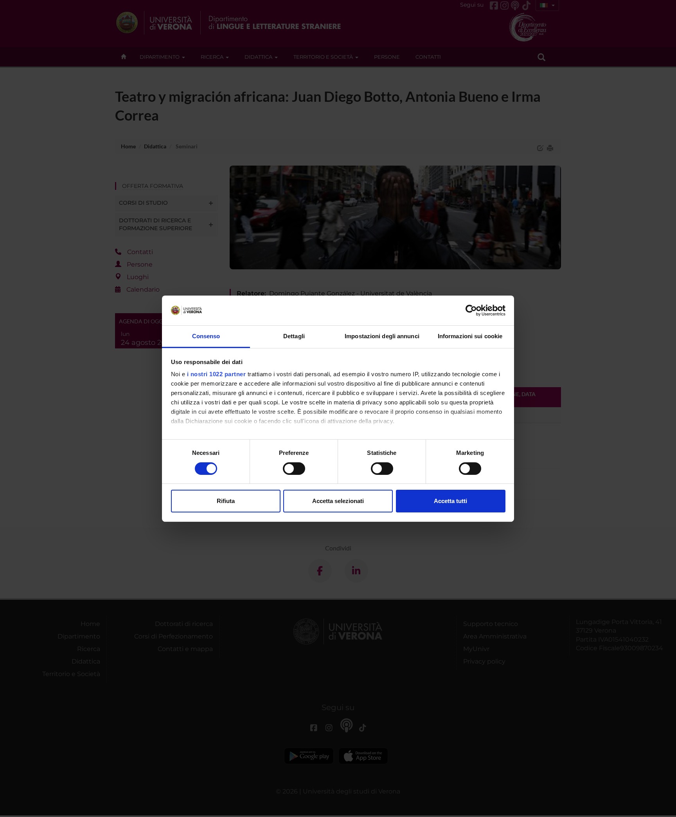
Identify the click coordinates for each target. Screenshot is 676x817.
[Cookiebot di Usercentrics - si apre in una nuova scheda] (471, 310)
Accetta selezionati (338, 501)
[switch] (294, 468)
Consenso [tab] (206, 336)
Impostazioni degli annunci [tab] (382, 336)
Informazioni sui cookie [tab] (470, 336)
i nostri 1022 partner (216, 374)
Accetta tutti (450, 501)
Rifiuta (226, 501)
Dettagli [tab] (294, 336)
